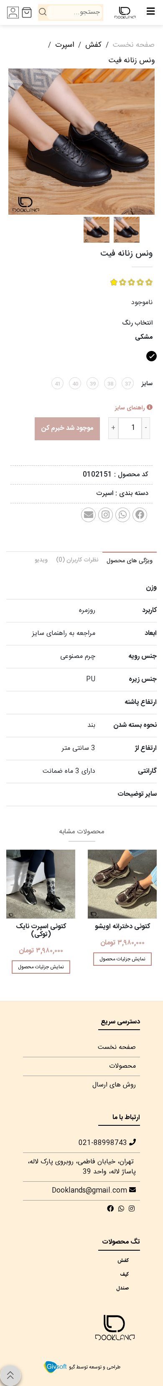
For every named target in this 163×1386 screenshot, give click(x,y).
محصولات (122, 1066)
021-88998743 (104, 1143)
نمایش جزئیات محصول (122, 959)
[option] (81, 142)
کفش (93, 45)
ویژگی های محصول (130, 561)
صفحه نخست (134, 45)
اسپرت (64, 45)
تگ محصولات (121, 1242)
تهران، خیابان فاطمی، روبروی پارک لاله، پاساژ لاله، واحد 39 (82, 1167)
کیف (127, 1274)
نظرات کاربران (77, 560)
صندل (127, 1288)
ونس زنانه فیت (132, 60)
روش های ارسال (114, 1085)
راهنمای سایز (131, 408)
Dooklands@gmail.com (90, 1190)
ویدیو (41, 560)
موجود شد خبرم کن (67, 428)
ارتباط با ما (126, 1117)
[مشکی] (150, 364)
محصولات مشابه (81, 832)
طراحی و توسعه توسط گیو (94, 1367)
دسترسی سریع (120, 1022)
